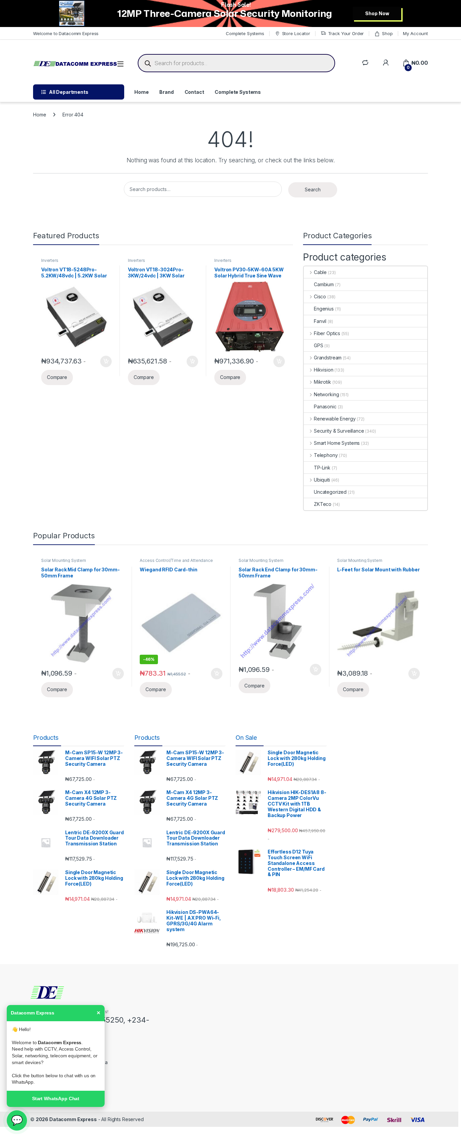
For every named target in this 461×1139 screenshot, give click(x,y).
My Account (415, 33)
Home (141, 92)
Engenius (324, 308)
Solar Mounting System (63, 560)
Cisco (320, 296)
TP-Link (322, 467)
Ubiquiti (322, 480)
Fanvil (320, 321)
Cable (320, 272)
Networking (326, 394)
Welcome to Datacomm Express (66, 33)
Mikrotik (322, 382)
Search (313, 189)
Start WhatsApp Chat (55, 1098)
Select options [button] (104, 361)
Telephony (326, 455)
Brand (166, 92)
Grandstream (328, 357)
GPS (318, 345)
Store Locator (296, 33)
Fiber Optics (327, 333)
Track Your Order (346, 33)
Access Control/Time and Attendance (176, 560)
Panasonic (325, 406)
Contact (194, 92)
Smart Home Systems (337, 443)
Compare (57, 377)
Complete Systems (245, 33)
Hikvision (323, 370)
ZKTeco (322, 504)
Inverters (49, 260)
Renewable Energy (335, 419)
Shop (387, 33)
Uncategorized (330, 492)
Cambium (324, 284)
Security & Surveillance (339, 431)
